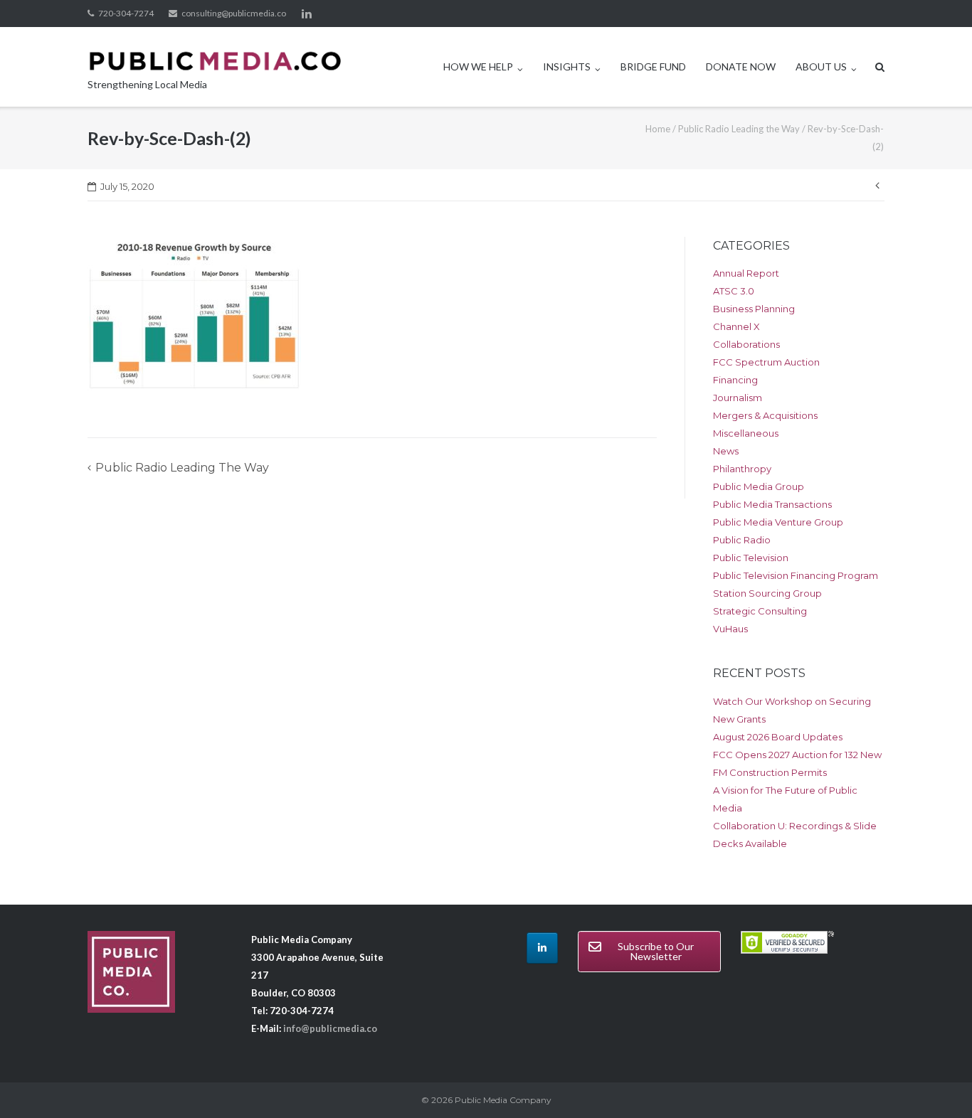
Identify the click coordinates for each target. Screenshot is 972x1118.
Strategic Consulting (760, 611)
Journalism (737, 397)
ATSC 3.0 (733, 291)
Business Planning (754, 308)
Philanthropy (742, 468)
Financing (735, 379)
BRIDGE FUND (653, 66)
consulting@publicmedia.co (233, 13)
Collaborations (746, 344)
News (726, 451)
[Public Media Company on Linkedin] (542, 948)
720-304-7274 (126, 13)
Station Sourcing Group (767, 593)
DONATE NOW (741, 66)
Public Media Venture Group (778, 522)
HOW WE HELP (478, 66)
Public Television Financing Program (795, 575)
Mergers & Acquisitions (765, 415)
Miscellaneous (745, 433)
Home (657, 128)
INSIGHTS (567, 66)
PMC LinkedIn (307, 13)
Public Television (750, 557)
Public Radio (742, 539)
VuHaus (730, 628)
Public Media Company (503, 1100)
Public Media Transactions (772, 504)
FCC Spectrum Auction (766, 362)
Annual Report (746, 273)
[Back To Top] (936, 1084)
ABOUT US (821, 66)
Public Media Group (758, 486)
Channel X (736, 326)
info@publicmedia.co (330, 1028)
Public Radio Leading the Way (739, 128)
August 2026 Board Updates (777, 736)
